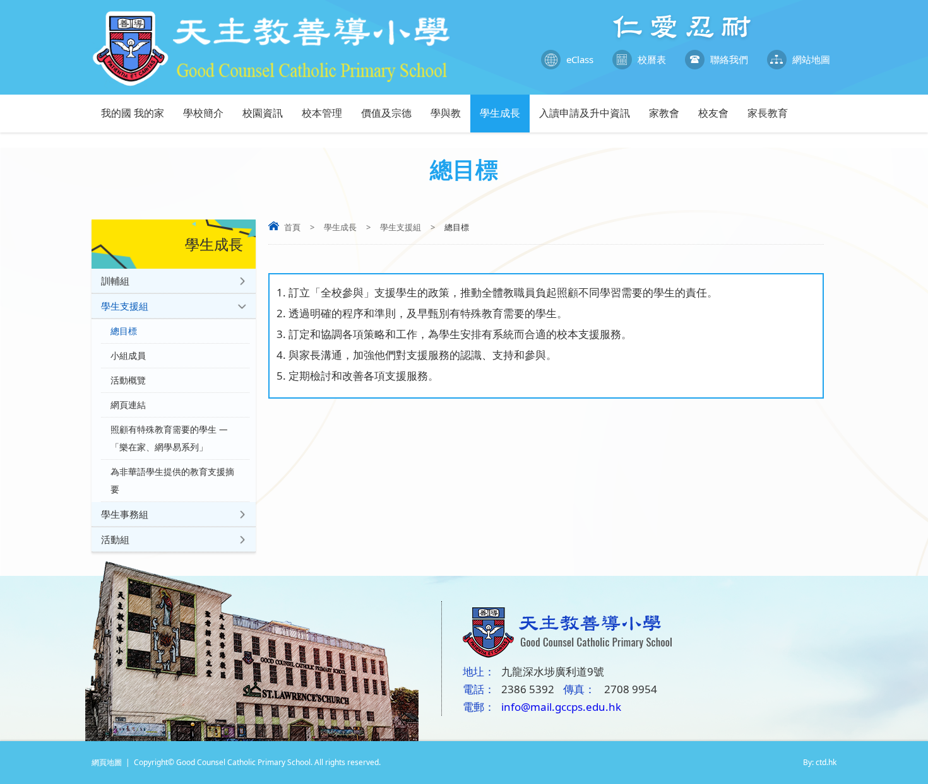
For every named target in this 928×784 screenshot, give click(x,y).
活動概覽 (128, 380)
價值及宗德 (386, 113)
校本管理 (322, 113)
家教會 (664, 113)
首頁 (292, 227)
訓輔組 (115, 280)
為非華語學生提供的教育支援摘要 (172, 480)
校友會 (713, 113)
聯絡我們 (729, 59)
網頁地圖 (107, 762)
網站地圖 (811, 59)
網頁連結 (128, 405)
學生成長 (500, 113)
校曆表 (652, 59)
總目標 (123, 331)
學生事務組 (124, 514)
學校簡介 (203, 113)
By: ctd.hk (819, 762)
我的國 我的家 (132, 113)
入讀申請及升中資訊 (584, 113)
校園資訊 (262, 113)
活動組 (115, 539)
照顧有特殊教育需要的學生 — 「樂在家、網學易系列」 (169, 438)
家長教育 (767, 113)
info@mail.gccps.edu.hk (561, 706)
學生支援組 (400, 227)
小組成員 (128, 355)
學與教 (446, 113)
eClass (579, 59)
